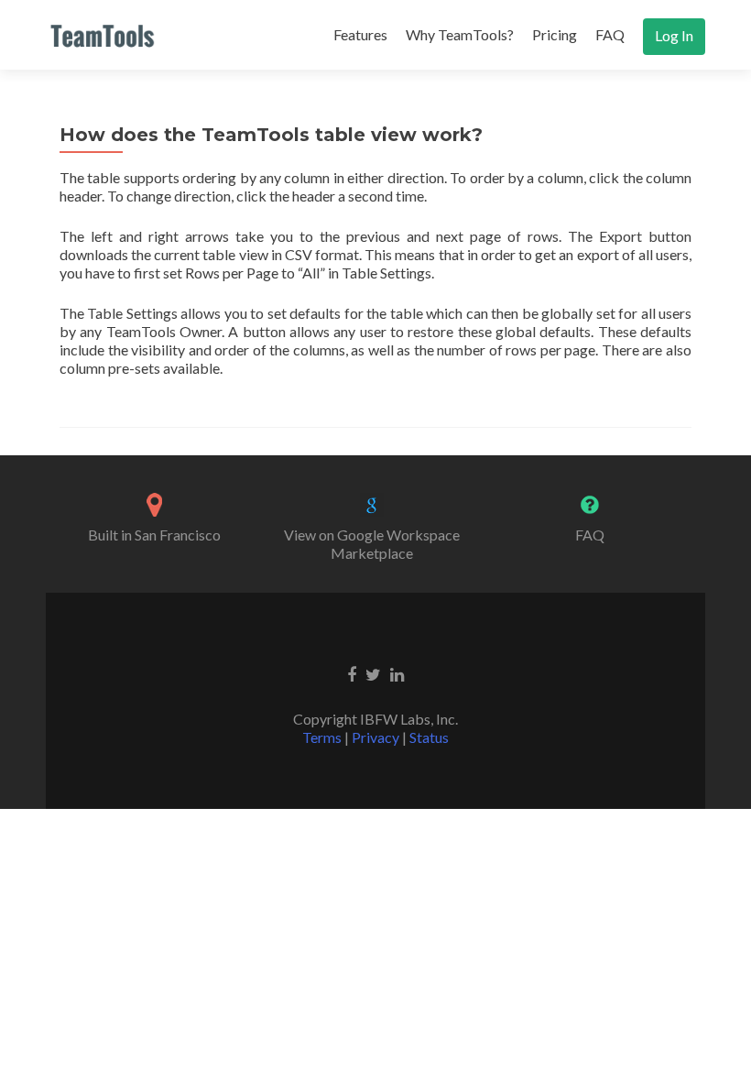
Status (429, 737)
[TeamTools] (102, 35)
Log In (674, 35)
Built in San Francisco (154, 534)
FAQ (610, 34)
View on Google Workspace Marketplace (372, 544)
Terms (322, 737)
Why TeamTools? (460, 34)
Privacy (375, 737)
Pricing (554, 34)
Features (360, 34)
